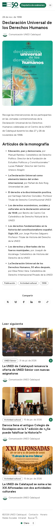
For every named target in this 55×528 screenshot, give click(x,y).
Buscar (31, 518)
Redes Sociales (9, 518)
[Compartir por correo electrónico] (39, 302)
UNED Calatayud (18, 514)
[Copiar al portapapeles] (47, 302)
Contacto (33, 514)
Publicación (9, 283)
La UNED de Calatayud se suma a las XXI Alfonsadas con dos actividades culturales (26, 487)
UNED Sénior (10, 360)
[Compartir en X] (7, 302)
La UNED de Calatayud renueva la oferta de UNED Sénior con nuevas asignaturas (25, 369)
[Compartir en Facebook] (23, 302)
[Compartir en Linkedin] (31, 302)
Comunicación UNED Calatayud (25, 34)
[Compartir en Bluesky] (15, 302)
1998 (44, 283)
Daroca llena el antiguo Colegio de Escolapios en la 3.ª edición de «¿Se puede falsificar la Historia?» (26, 428)
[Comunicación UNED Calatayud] (5, 34)
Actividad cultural (28, 283)
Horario (43, 514)
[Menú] (50, 5)
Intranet (22, 518)
